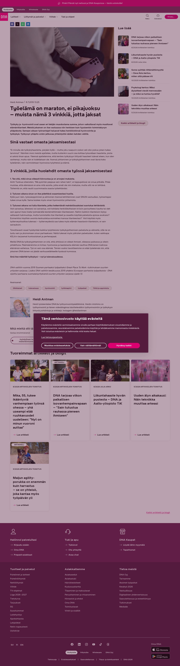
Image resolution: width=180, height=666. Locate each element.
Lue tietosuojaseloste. (52, 337)
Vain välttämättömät (90, 345)
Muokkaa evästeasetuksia (57, 345)
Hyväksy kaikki (124, 345)
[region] (91, 333)
